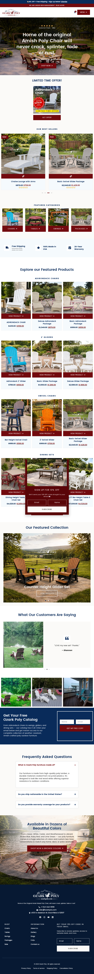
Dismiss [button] (64, 2)
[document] (47, 487)
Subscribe (47, 509)
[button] (65, 463)
